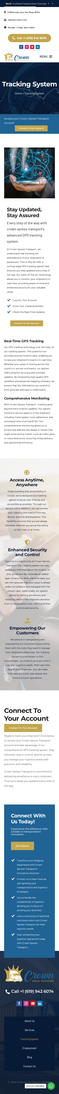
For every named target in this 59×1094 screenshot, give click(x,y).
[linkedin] (38, 47)
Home (18, 93)
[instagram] (27, 47)
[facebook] (21, 47)
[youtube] (32, 47)
